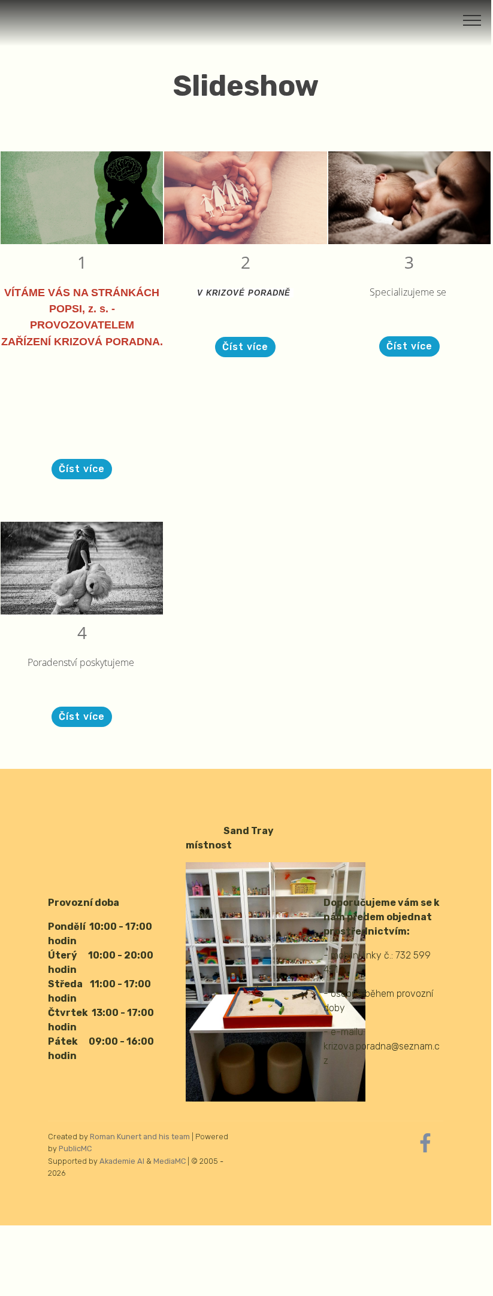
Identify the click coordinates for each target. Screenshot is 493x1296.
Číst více (82, 468)
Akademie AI (121, 1161)
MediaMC (169, 1161)
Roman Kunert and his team (141, 1136)
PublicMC (75, 1148)
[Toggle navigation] (472, 19)
